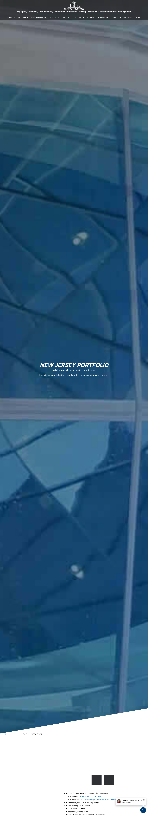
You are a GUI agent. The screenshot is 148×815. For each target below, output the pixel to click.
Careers (90, 17)
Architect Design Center (130, 17)
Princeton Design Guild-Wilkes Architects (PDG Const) (104, 799)
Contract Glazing (38, 17)
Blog (114, 17)
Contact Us (103, 17)
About (9, 17)
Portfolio (53, 17)
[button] (14, 17)
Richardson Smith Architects (91, 796)
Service (66, 17)
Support (78, 17)
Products (22, 17)
